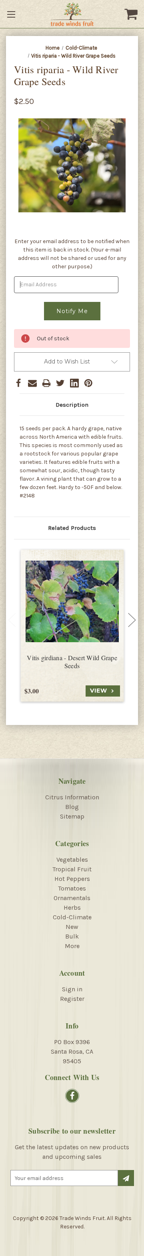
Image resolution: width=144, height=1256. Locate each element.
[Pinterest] (88, 383)
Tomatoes (72, 888)
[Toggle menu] (12, 14)
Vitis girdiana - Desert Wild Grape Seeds (72, 662)
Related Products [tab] (72, 527)
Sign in (72, 989)
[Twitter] (60, 383)
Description (72, 404)
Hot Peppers (72, 879)
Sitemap (72, 816)
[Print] (46, 383)
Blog (72, 807)
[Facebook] (18, 383)
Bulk (72, 936)
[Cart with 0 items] (132, 14)
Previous (12, 620)
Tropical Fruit (72, 869)
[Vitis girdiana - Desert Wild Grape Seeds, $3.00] (72, 601)
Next (132, 620)
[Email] (32, 383)
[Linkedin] (74, 383)
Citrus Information (72, 797)
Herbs (72, 907)
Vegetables (72, 859)
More (72, 946)
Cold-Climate (72, 917)
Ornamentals (72, 898)
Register (72, 998)
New (72, 927)
